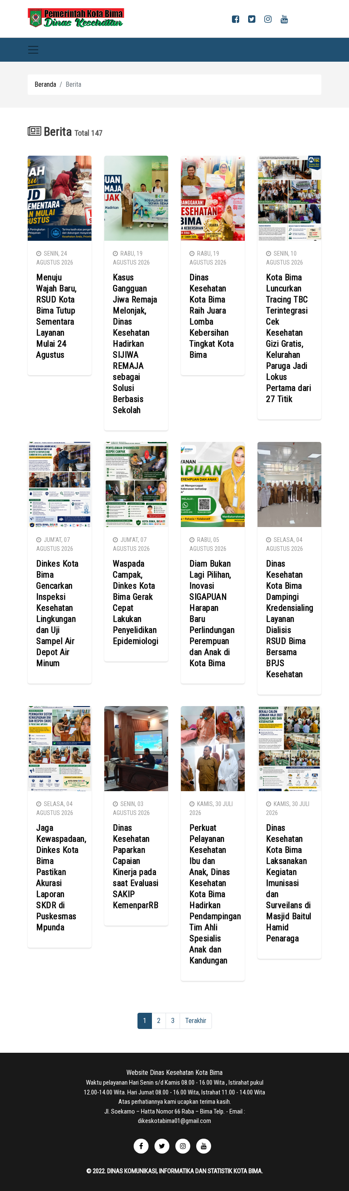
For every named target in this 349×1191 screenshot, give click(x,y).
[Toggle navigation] (33, 49)
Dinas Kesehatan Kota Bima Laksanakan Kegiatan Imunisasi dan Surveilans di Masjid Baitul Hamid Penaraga (289, 883)
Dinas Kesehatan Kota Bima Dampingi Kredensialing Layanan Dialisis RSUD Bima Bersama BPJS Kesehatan (290, 618)
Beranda (45, 84)
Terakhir (195, 1021)
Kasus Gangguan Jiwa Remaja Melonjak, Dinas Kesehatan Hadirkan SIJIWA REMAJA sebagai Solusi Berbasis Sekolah (135, 343)
